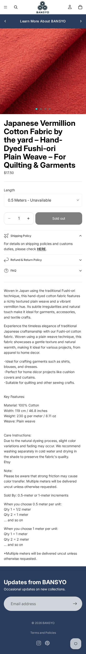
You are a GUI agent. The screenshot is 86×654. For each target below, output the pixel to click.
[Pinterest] (47, 643)
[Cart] (80, 7)
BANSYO (48, 623)
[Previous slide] (5, 21)
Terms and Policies (43, 632)
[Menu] (5, 7)
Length (9, 190)
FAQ (13, 270)
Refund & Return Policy (26, 260)
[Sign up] (75, 604)
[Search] (16, 7)
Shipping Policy (21, 236)
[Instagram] (39, 643)
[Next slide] (80, 21)
